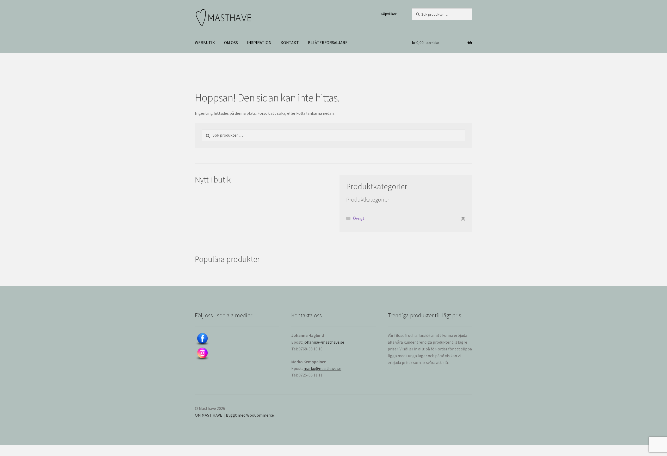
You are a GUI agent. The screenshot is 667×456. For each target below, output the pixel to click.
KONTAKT (290, 42)
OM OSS (231, 42)
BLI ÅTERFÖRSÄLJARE (328, 42)
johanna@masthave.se (324, 342)
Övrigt (359, 218)
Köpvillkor (389, 13)
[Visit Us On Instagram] (237, 354)
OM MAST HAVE (208, 415)
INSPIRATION (259, 42)
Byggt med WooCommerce (250, 415)
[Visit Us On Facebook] (237, 339)
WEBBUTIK (205, 42)
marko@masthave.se (322, 368)
